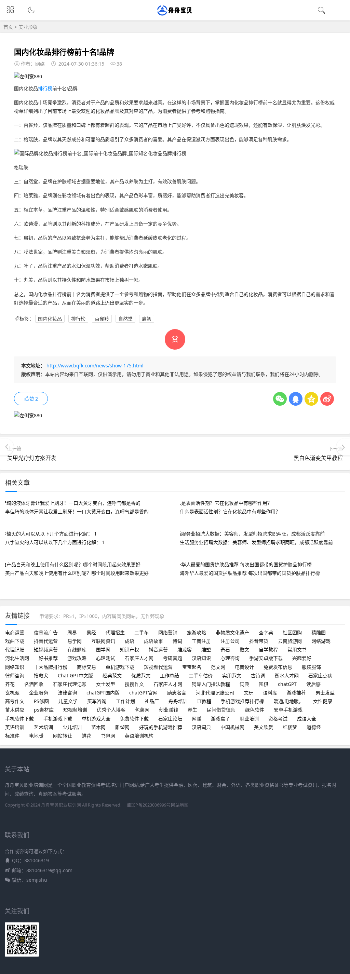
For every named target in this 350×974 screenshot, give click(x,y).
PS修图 (41, 701)
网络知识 (14, 667)
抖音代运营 (46, 641)
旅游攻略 (196, 632)
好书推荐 (48, 658)
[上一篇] (7, 447)
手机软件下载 (19, 718)
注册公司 (230, 641)
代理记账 (14, 649)
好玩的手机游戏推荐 (160, 727)
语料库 (270, 692)
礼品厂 (152, 701)
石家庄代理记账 (69, 684)
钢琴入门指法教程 (211, 684)
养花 (10, 684)
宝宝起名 (191, 667)
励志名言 (176, 692)
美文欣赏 (263, 727)
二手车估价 (201, 675)
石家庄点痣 (320, 675)
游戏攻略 (76, 658)
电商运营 (14, 632)
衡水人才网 (287, 675)
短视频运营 (46, 649)
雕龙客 (184, 649)
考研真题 (172, 658)
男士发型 (325, 692)
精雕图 (318, 632)
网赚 (196, 718)
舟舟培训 (178, 701)
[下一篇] (343, 447)
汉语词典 (201, 727)
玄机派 (12, 692)
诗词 (177, 641)
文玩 (248, 692)
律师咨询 (14, 675)
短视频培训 (75, 709)
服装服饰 (311, 667)
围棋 (263, 684)
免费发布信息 (278, 667)
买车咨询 (96, 701)
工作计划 (125, 701)
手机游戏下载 (57, 718)
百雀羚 (102, 318)
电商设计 (244, 667)
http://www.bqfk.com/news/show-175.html (95, 365)
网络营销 (167, 632)
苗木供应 (14, 709)
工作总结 (169, 675)
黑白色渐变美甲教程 (318, 458)
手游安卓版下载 (266, 658)
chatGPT (287, 684)
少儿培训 (72, 727)
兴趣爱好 (301, 658)
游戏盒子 (220, 718)
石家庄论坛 (170, 718)
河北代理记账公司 (215, 692)
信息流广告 (46, 632)
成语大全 (306, 718)
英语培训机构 (139, 735)
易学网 (74, 641)
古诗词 (258, 675)
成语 (129, 641)
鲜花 (86, 735)
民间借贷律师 (221, 709)
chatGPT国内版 (103, 692)
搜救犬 (41, 675)
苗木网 (98, 727)
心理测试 (105, 658)
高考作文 (14, 701)
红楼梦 (290, 727)
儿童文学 (68, 701)
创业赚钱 (168, 709)
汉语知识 (201, 658)
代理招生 (115, 632)
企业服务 (38, 692)
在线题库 (76, 649)
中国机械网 (232, 727)
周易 (72, 632)
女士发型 (105, 684)
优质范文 (140, 675)
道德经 (314, 727)
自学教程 (268, 649)
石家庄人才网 (139, 658)
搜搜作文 (134, 684)
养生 (192, 709)
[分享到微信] (280, 399)
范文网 (218, 667)
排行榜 (45, 88)
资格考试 (277, 718)
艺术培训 (43, 727)
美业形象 (28, 27)
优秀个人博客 (111, 709)
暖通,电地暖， (288, 701)
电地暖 (36, 735)
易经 (91, 632)
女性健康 (322, 701)
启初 (146, 318)
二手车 (141, 632)
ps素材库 (44, 709)
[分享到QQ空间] (311, 399)
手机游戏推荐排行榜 (242, 701)
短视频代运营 (158, 667)
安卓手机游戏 (288, 709)
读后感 (313, 684)
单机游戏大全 (96, 718)
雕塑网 (122, 727)
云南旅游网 (290, 641)
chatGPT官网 (143, 692)
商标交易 (86, 667)
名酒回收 (33, 684)
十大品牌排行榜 (50, 667)
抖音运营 (158, 649)
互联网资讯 (103, 641)
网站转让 (62, 735)
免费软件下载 (134, 718)
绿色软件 (254, 709)
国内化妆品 (50, 318)
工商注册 (201, 641)
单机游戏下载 (120, 667)
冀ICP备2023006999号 (149, 805)
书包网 (108, 735)
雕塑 (206, 649)
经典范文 (112, 675)
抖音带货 (258, 641)
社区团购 (292, 632)
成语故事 (153, 641)
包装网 (142, 709)
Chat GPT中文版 (75, 675)
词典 (244, 684)
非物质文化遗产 (232, 632)
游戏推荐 (296, 692)
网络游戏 (321, 641)
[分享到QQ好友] (295, 399)
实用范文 (231, 675)
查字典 (266, 632)
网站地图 (180, 805)
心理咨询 (230, 658)
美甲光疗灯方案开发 (31, 458)
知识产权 (129, 649)
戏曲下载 (14, 641)
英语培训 (14, 727)
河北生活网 (17, 658)
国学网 (103, 649)
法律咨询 (67, 692)
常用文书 (297, 649)
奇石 (225, 649)
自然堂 (125, 318)
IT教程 (204, 701)
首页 (8, 27)
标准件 (12, 735)
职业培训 (249, 718)
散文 (244, 649)
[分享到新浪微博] (327, 399)
